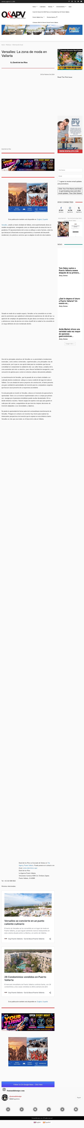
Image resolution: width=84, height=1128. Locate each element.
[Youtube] (81, 1)
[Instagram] (72, 1)
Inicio (3, 45)
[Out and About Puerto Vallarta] (14, 14)
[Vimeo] (78, 1)
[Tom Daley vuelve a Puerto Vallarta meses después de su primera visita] (70, 257)
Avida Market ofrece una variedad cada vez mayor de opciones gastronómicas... (69, 332)
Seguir (70, 207)
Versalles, (5, 225)
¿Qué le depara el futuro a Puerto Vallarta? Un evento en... (69, 301)
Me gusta (61, 207)
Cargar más (69, 344)
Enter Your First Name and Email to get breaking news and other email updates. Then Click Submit (70, 191)
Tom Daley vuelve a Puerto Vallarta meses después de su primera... (69, 270)
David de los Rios (20, 62)
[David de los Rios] (6, 62)
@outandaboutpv (15, 1096)
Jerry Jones (63, 275)
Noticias (8, 45)
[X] (75, 1)
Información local (17, 45)
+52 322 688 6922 (10, 881)
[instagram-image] (8, 1109)
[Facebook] (69, 1)
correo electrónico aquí (30, 868)
